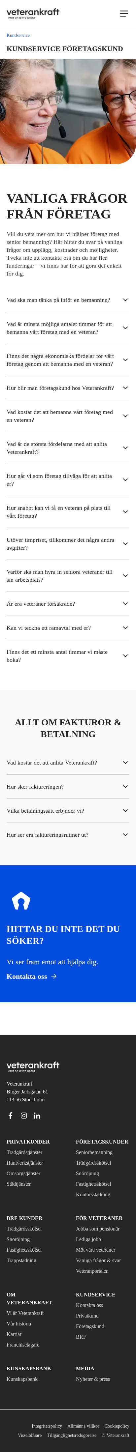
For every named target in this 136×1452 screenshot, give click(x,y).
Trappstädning (25, 1259)
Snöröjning (88, 1172)
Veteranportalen (96, 1270)
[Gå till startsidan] (33, 13)
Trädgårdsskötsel (97, 1162)
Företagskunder (98, 1141)
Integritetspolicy (40, 1416)
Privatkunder (25, 1141)
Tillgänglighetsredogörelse (100, 1426)
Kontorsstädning (96, 1193)
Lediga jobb (90, 1238)
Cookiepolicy (115, 1416)
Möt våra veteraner (100, 1249)
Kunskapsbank (24, 1370)
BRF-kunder (22, 1217)
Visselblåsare (52, 1426)
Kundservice (92, 1293)
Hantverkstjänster (28, 1162)
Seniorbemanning (97, 1151)
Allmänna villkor (80, 1416)
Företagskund (93, 1325)
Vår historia (20, 1315)
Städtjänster (22, 1183)
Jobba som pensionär (102, 1228)
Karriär (14, 1325)
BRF (80, 1336)
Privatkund (89, 1315)
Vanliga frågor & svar (101, 1259)
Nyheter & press (95, 1370)
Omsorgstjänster (27, 1172)
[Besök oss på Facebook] (11, 1114)
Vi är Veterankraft (28, 1304)
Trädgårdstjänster (29, 1151)
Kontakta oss (92, 1304)
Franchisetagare (27, 1336)
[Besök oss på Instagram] (24, 1114)
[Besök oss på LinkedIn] (37, 1114)
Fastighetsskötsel (97, 1183)
